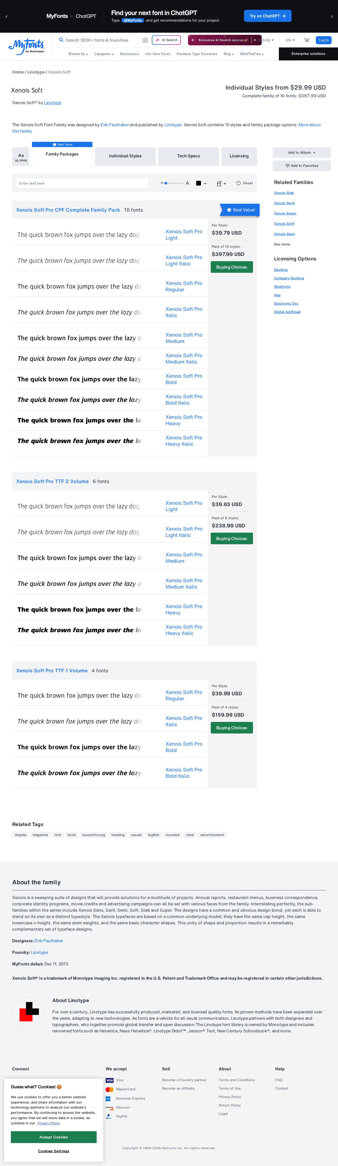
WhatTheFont (250, 54)
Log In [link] (323, 40)
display (20, 835)
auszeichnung (93, 835)
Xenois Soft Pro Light (184, 234)
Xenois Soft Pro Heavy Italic (184, 441)
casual (136, 835)
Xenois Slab (284, 192)
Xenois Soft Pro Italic (184, 312)
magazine (40, 835)
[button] (6, 16)
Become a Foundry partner (184, 1080)
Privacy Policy (230, 1097)
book (72, 835)
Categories (102, 54)
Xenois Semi (284, 203)
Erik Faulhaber (115, 125)
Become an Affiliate (178, 1088)
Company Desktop (289, 278)
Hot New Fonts (157, 53)
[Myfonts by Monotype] (27, 46)
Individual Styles (125, 156)
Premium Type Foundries (197, 53)
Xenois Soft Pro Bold (184, 379)
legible (153, 835)
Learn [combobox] (237, 40)
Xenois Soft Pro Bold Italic (184, 399)
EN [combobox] (288, 40)
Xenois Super (285, 213)
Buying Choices (231, 267)
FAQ (278, 1080)
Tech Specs (188, 156)
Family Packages (62, 154)
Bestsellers (129, 53)
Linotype (35, 72)
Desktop (281, 269)
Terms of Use (230, 1088)
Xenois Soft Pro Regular (184, 286)
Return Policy (230, 1105)
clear (190, 835)
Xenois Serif (284, 223)
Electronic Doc (286, 303)
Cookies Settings (53, 1151)
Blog (227, 54)
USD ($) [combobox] (264, 40)
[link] (60, 40)
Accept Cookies (53, 1137)
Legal (223, 1114)
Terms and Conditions (237, 1080)
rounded (173, 835)
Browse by (77, 54)
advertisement (212, 835)
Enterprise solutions (308, 53)
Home (18, 72)
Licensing (239, 156)
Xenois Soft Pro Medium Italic (184, 358)
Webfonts (282, 286)
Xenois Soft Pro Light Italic (184, 260)
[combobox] (118, 40)
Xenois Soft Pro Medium (184, 338)
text (58, 835)
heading (118, 835)
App (277, 295)
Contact (281, 1088)
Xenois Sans (284, 233)
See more (282, 244)
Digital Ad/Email (287, 311)
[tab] (20, 156)
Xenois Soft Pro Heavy (184, 420)
